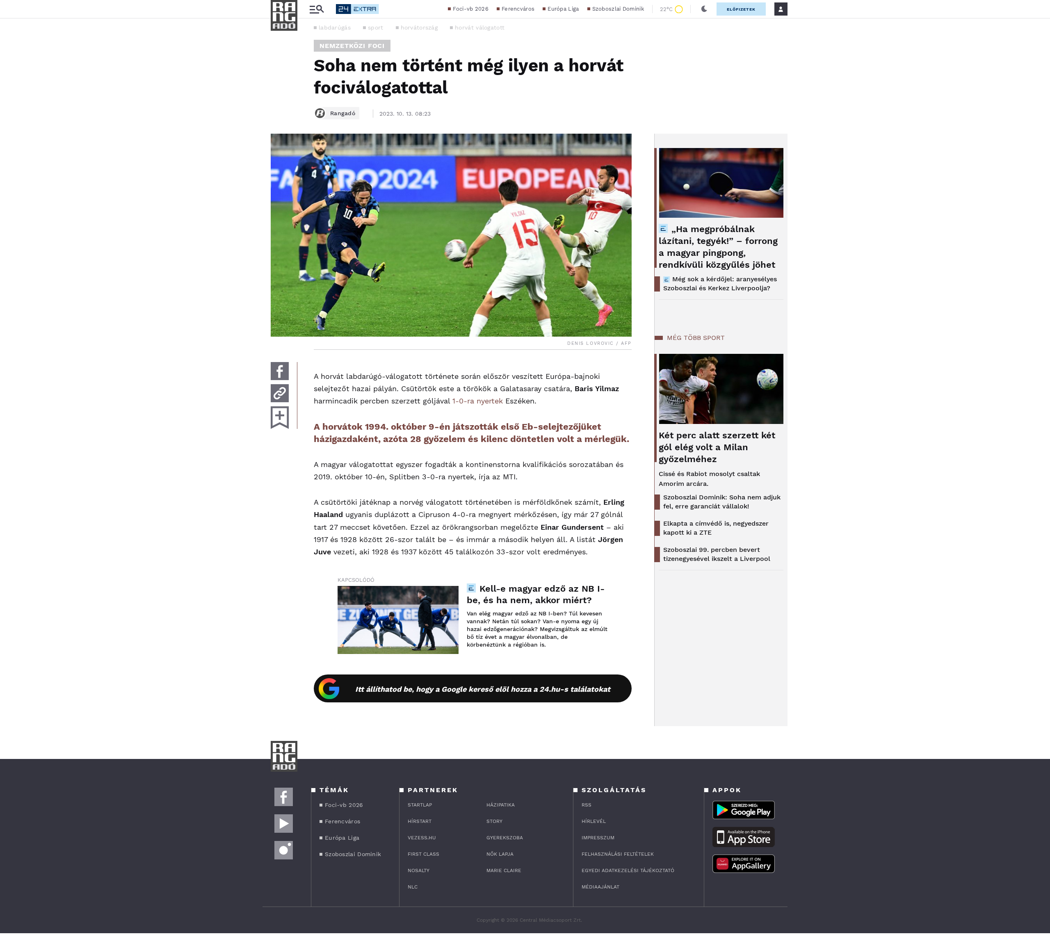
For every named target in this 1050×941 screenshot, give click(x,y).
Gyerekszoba (504, 838)
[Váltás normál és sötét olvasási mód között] (704, 9)
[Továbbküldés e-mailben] (280, 393)
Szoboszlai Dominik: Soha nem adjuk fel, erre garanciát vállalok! (722, 501)
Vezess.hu (422, 838)
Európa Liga (563, 9)
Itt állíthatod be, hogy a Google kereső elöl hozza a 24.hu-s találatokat (482, 689)
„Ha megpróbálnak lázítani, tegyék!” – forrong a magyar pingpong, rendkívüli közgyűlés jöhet (718, 247)
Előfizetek (741, 9)
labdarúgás (335, 27)
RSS (586, 805)
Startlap (420, 805)
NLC (413, 887)
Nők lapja (500, 854)
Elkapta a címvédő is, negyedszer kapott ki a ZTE (716, 527)
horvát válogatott (479, 27)
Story (494, 821)
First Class (423, 854)
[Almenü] (317, 9)
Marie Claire (503, 870)
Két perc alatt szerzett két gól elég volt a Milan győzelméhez (717, 447)
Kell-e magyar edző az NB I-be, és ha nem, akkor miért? (536, 594)
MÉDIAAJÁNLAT (600, 887)
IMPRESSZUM (598, 838)
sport (375, 27)
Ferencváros (518, 9)
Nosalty (418, 870)
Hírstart (419, 821)
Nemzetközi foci (352, 46)
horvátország (419, 27)
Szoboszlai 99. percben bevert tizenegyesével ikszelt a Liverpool (716, 554)
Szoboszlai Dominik (618, 9)
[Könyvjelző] (280, 417)
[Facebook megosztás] (280, 371)
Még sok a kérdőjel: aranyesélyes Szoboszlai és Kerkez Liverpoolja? (720, 283)
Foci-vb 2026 (470, 9)
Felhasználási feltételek (618, 854)
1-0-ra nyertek (477, 400)
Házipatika (500, 805)
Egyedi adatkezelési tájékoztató (628, 870)
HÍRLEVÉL (594, 821)
